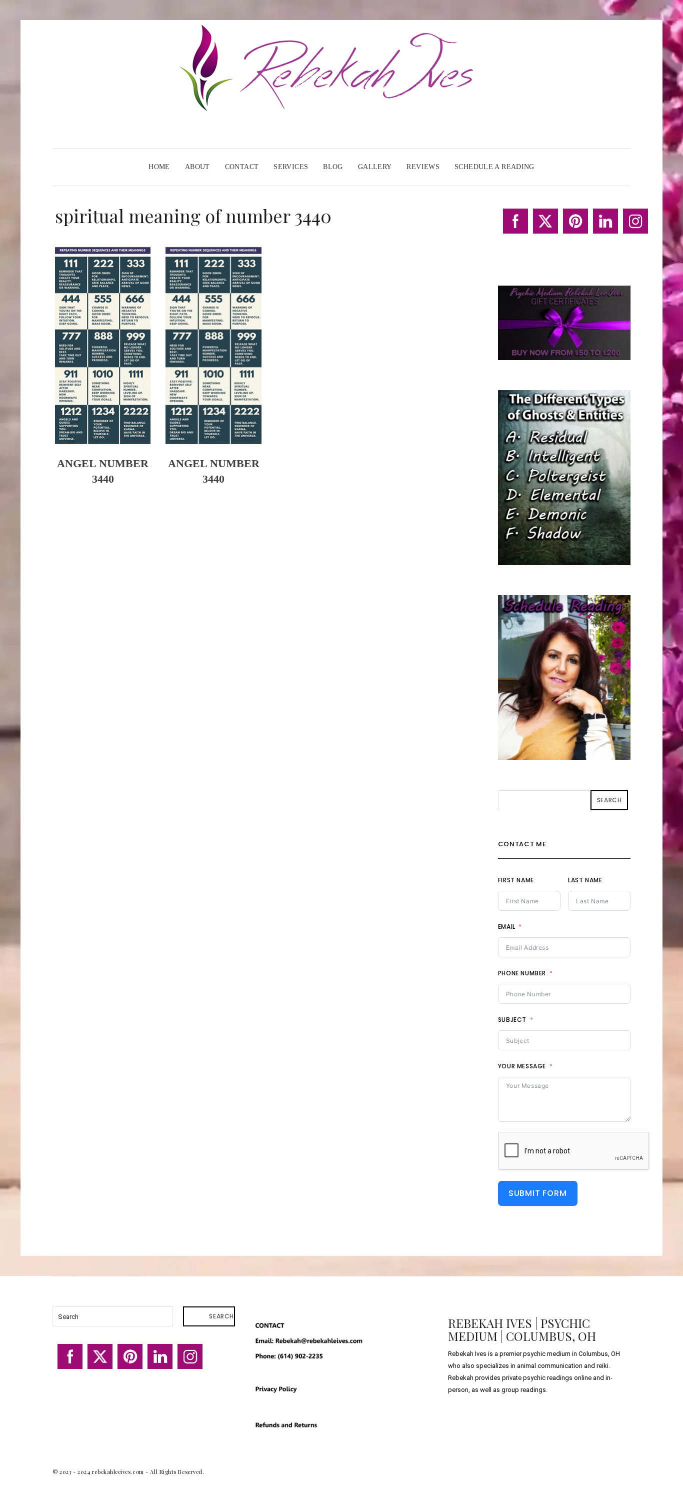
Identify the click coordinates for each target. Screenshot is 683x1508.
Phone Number (522, 973)
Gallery (375, 167)
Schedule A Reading (494, 167)
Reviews (423, 167)
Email (507, 926)
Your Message (522, 1066)
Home (159, 167)
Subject (512, 1019)
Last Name (585, 880)
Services (291, 167)
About (197, 167)
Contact (242, 167)
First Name (516, 880)
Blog (333, 167)
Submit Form (537, 1193)
